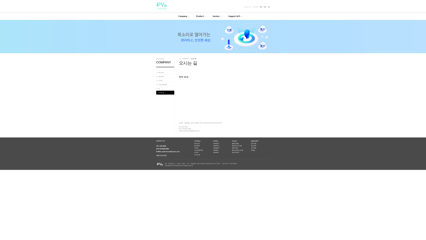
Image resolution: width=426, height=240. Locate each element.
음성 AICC (235, 148)
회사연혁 (161, 76)
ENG (265, 7)
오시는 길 (161, 92)
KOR (261, 7)
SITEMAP (255, 7)
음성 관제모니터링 (237, 150)
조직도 (160, 80)
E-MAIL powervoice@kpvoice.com (168, 151)
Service (216, 16)
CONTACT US (247, 7)
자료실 (253, 150)
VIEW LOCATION (161, 155)
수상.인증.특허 (162, 84)
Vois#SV (215, 150)
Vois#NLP (216, 148)
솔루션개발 (235, 143)
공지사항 (253, 143)
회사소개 (161, 72)
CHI (269, 7)
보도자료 (253, 146)
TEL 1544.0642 (161, 146)
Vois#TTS (216, 146)
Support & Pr (234, 16)
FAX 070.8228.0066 (162, 149)
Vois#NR (216, 152)
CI (159, 88)
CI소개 (196, 152)
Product (200, 16)
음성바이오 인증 (237, 146)
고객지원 (253, 148)
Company (182, 16)
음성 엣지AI (235, 152)
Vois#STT (216, 143)
